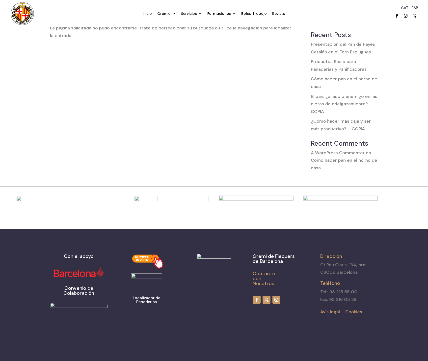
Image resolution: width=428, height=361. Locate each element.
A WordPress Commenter (338, 153)
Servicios (189, 14)
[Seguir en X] (414, 15)
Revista (278, 14)
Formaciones (219, 14)
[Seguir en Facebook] (396, 15)
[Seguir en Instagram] (405, 15)
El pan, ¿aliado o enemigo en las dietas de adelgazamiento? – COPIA (344, 103)
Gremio (164, 14)
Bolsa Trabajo (254, 14)
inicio (147, 14)
